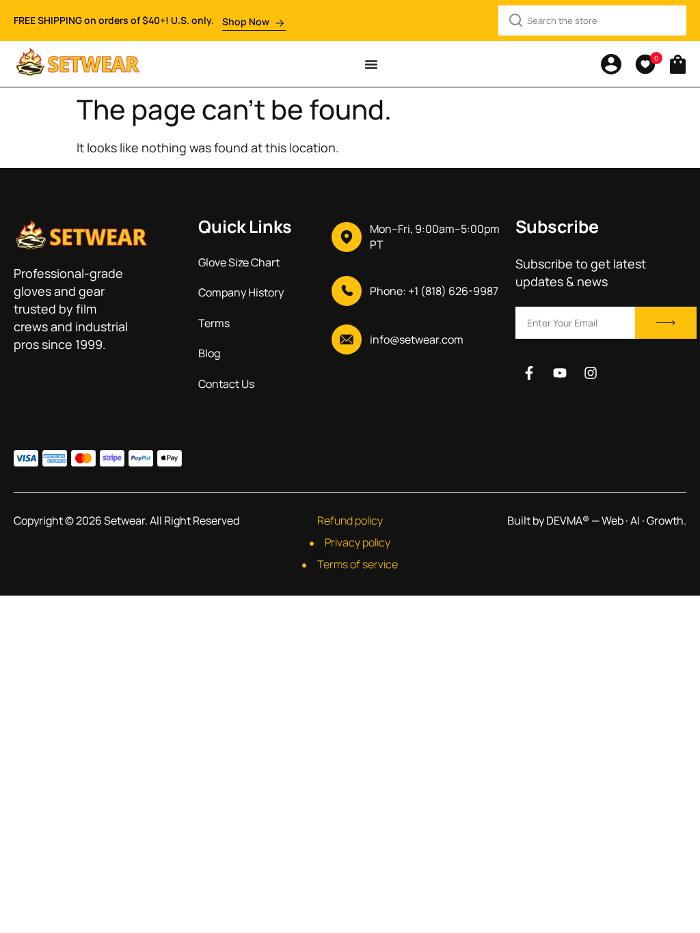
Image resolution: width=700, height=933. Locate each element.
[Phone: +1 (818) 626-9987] (347, 291)
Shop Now (245, 21)
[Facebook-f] (529, 373)
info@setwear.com (416, 339)
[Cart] (677, 61)
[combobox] (592, 20)
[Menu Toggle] (371, 64)
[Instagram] (590, 373)
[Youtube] (560, 373)
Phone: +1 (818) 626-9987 (434, 290)
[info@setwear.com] (347, 339)
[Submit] (666, 323)
